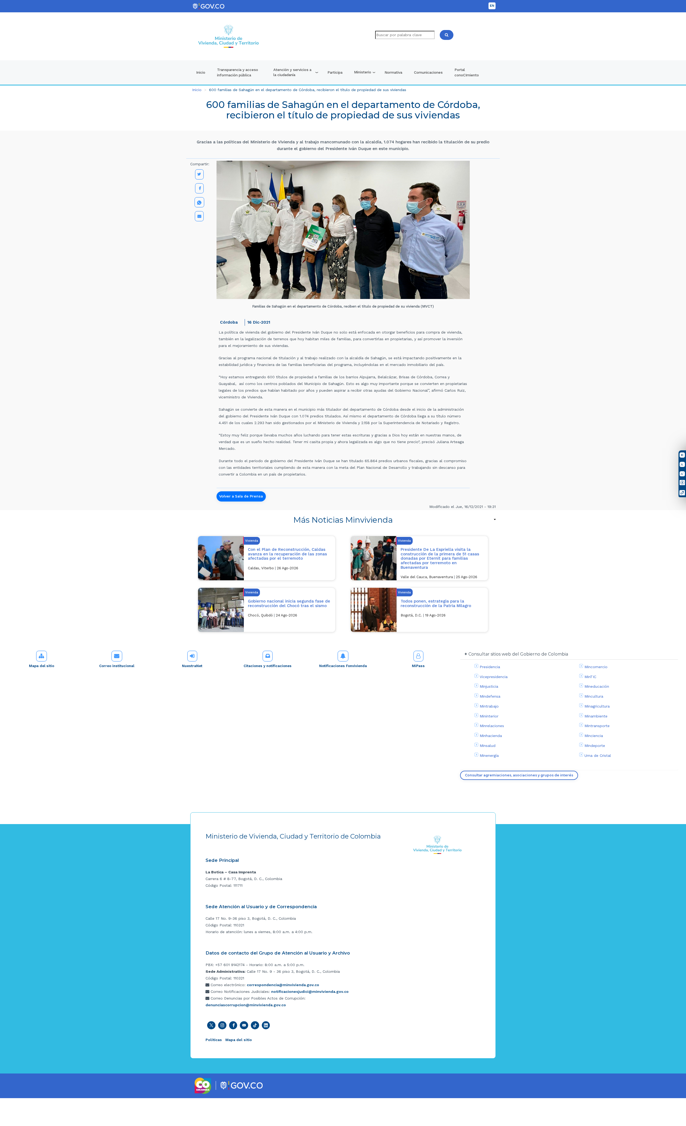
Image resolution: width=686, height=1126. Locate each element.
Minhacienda (491, 736)
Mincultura (593, 696)
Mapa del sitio (41, 666)
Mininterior (489, 716)
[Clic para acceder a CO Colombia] (203, 1085)
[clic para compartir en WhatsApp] (199, 202)
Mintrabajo (489, 706)
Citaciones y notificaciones (268, 666)
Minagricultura (597, 706)
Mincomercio (595, 667)
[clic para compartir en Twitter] (199, 174)
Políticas (214, 1040)
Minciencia (593, 736)
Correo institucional (116, 666)
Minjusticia (489, 686)
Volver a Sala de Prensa (241, 496)
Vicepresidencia (494, 677)
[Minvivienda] (437, 844)
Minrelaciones (492, 726)
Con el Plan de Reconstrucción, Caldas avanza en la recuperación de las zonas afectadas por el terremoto (287, 554)
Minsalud (487, 745)
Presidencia (490, 667)
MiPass (418, 666)
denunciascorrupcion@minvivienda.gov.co (246, 1005)
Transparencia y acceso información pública (237, 72)
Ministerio (362, 72)
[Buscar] (446, 35)
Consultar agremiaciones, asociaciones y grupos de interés (519, 775)
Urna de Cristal (597, 755)
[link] (343, 519)
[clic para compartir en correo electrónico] (199, 216)
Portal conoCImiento (466, 72)
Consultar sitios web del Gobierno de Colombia (518, 654)
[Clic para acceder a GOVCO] (241, 1085)
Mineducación (596, 686)
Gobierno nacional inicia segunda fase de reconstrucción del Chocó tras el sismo (289, 603)
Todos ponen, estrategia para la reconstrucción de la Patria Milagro (436, 603)
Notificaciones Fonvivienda (343, 666)
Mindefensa (490, 696)
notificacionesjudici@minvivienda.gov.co (310, 991)
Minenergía (489, 755)
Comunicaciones (428, 72)
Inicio (200, 72)
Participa (334, 72)
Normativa (393, 72)
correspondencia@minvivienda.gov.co (283, 985)
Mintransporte (597, 726)
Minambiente (595, 716)
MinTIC (590, 677)
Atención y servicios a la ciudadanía (292, 72)
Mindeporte (594, 745)
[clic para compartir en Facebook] (199, 188)
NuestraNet (192, 666)
